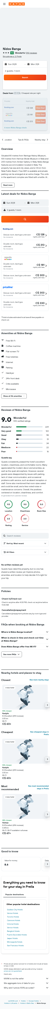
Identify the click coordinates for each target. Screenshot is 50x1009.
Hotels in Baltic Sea (27, 1003)
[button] (4, 4)
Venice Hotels (12, 913)
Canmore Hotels (13, 920)
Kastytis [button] (5, 713)
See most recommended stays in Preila (38, 787)
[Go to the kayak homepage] (17, 4)
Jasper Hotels (12, 938)
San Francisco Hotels (15, 945)
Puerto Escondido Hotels (17, 935)
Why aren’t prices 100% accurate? (19, 987)
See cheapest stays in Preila (39, 733)
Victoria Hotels (13, 924)
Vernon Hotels (12, 927)
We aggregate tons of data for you (19, 983)
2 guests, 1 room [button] (12, 71)
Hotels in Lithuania (10, 1003)
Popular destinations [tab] (14, 894)
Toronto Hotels (13, 917)
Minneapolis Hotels (14, 942)
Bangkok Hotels (13, 931)
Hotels (23, 1001)
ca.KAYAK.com (13, 1001)
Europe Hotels (34, 1001)
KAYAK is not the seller (14, 978)
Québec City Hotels (15, 909)
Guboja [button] (5, 822)
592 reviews (31, 53)
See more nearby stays (39, 680)
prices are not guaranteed (13, 971)
